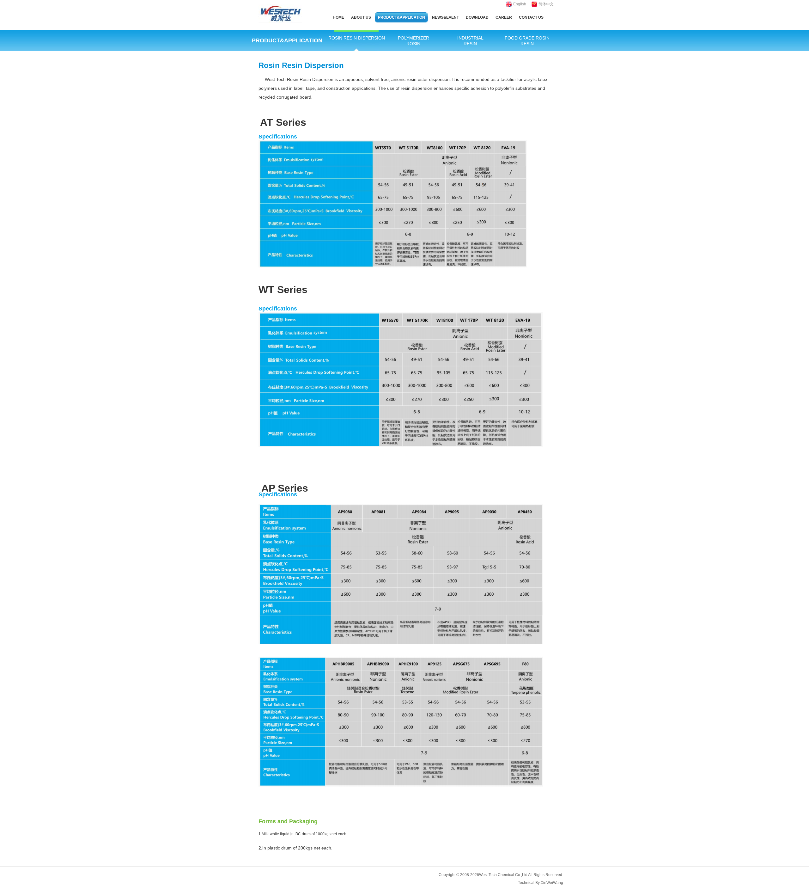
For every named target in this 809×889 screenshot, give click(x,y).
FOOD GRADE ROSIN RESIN (527, 40)
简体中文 (546, 4)
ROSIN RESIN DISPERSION (356, 37)
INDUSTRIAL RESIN (470, 40)
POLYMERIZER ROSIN (413, 40)
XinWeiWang (552, 882)
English (519, 4)
